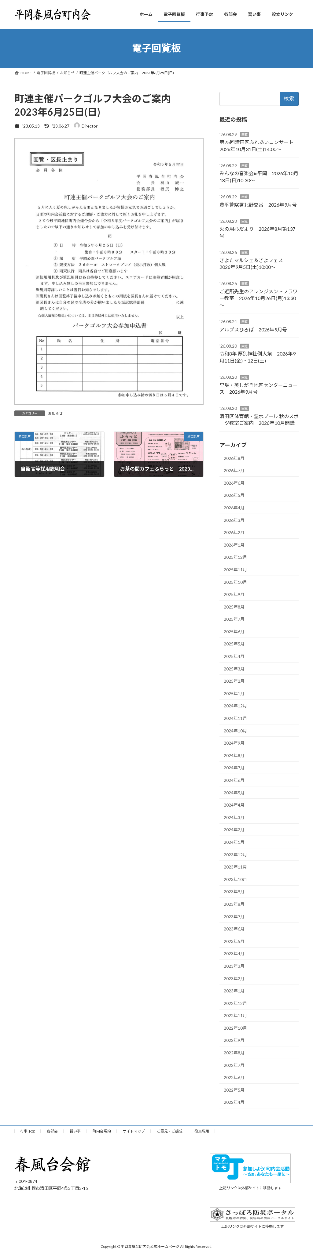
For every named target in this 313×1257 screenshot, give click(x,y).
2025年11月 (235, 569)
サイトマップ (134, 1131)
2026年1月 (234, 544)
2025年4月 (234, 656)
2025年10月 (235, 581)
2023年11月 (235, 866)
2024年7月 (234, 767)
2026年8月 (234, 458)
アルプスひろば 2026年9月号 (253, 329)
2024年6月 (234, 780)
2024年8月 (234, 755)
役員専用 (201, 1131)
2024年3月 (234, 817)
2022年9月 (234, 1040)
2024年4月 (234, 804)
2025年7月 (234, 619)
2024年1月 (234, 842)
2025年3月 (234, 668)
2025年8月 (234, 606)
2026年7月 (234, 470)
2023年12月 (235, 854)
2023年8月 (234, 904)
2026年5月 (234, 495)
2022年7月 (234, 1064)
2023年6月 (234, 928)
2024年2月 (234, 829)
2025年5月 (234, 643)
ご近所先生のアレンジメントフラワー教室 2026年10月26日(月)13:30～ (258, 298)
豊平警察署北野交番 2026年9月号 (258, 204)
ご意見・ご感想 (169, 1131)
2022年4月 (234, 1102)
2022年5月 (234, 1089)
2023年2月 (234, 978)
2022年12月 (235, 1003)
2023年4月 (234, 953)
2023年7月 (234, 916)
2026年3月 (234, 519)
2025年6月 (234, 631)
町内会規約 (102, 1131)
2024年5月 (234, 792)
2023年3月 (234, 966)
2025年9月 (234, 594)
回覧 (244, 134)
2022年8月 (234, 1052)
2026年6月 (234, 482)
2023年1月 (234, 990)
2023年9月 (234, 891)
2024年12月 (235, 705)
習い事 (75, 1131)
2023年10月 (235, 879)
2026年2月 (234, 532)
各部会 (52, 1131)
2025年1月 (234, 693)
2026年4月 (234, 507)
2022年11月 (235, 1015)
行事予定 (27, 1131)
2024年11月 (235, 718)
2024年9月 (234, 743)
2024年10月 (235, 730)
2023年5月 (234, 941)
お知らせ (55, 413)
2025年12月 (235, 557)
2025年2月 (234, 681)
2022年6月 (234, 1077)
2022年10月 (235, 1027)
